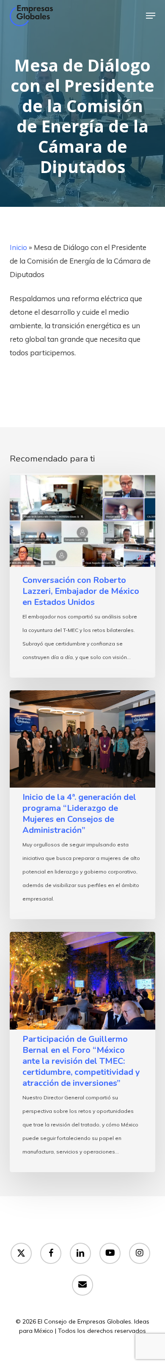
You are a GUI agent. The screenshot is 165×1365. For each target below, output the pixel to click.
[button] (150, 15)
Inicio (18, 247)
